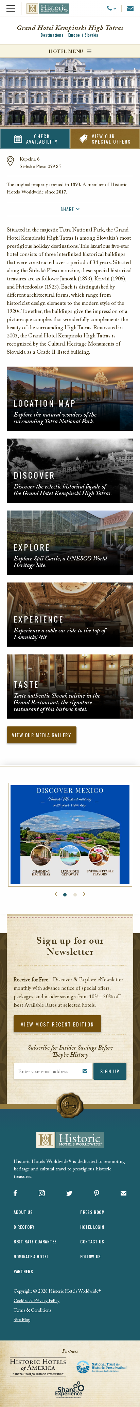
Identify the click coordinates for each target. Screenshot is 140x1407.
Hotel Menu (66, 52)
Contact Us (92, 1241)
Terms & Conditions (32, 1310)
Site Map (22, 1320)
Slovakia (92, 35)
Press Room (92, 1212)
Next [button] (84, 894)
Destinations (52, 35)
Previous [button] (56, 894)
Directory (24, 1227)
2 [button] (75, 894)
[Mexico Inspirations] (70, 835)
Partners (23, 1271)
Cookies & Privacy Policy (36, 1301)
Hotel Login (92, 1227)
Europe (74, 35)
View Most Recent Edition (57, 1024)
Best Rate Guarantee (35, 1241)
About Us (23, 1212)
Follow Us (90, 1256)
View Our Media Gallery (41, 735)
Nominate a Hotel (31, 1256)
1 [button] (65, 894)
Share (67, 209)
